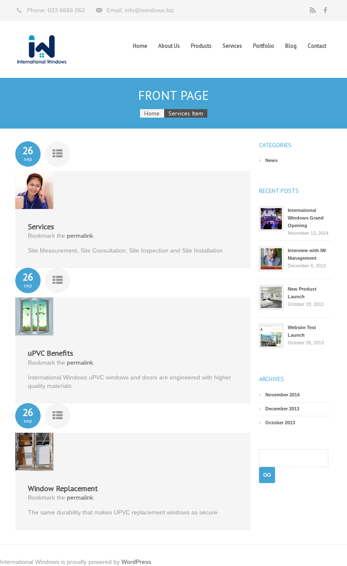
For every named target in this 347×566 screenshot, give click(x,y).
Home (140, 45)
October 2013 (280, 422)
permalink (80, 235)
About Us (169, 45)
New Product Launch (302, 292)
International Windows (41, 49)
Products (201, 45)
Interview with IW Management (307, 254)
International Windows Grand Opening (306, 218)
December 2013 (282, 408)
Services (232, 45)
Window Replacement (63, 488)
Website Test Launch (302, 331)
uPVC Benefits (50, 353)
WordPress (136, 561)
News (271, 160)
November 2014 (282, 394)
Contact (317, 45)
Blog (291, 45)
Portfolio (263, 45)
